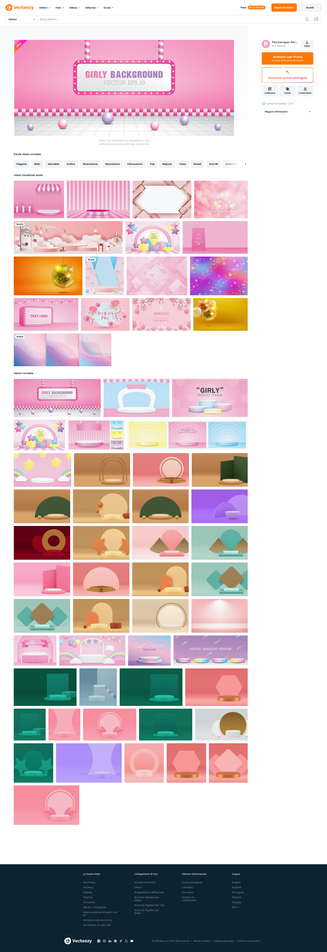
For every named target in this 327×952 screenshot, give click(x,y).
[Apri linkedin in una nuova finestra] (109, 941)
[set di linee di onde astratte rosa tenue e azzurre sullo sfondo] (62, 349)
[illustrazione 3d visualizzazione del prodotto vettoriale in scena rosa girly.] (39, 199)
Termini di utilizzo (202, 940)
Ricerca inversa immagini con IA (100, 914)
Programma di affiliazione (149, 892)
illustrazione (90, 164)
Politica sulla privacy (224, 940)
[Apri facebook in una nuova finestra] (98, 941)
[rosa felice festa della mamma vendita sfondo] (105, 314)
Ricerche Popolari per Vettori (146, 899)
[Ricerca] (307, 19)
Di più (107, 7)
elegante (21, 164)
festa (183, 164)
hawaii (197, 164)
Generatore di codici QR (97, 925)
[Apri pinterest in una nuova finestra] (115, 941)
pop (152, 164)
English (236, 882)
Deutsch (236, 897)
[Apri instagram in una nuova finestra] (104, 941)
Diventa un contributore (189, 899)
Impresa (88, 897)
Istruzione (89, 902)
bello (37, 164)
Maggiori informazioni (276, 111)
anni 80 (213, 164)
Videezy (87, 892)
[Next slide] (242, 164)
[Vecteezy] (19, 7)
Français (237, 902)
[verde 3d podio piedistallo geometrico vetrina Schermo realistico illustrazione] (30, 725)
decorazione (112, 164)
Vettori (43, 7)
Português (238, 892)
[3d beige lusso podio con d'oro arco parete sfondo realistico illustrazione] (102, 470)
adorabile (53, 164)
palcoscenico (134, 164)
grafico (71, 164)
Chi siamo (187, 892)
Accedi (310, 7)
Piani (243, 7)
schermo (231, 164)
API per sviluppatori (94, 907)
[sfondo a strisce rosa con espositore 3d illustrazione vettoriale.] (98, 199)
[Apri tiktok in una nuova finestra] (120, 941)
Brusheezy (89, 882)
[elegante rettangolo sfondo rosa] (157, 276)
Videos (73, 7)
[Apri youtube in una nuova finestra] (131, 941)
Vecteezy (88, 887)
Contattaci (187, 887)
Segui (307, 45)
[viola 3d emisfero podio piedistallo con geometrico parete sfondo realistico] (219, 506)
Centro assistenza (192, 882)
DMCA (137, 887)
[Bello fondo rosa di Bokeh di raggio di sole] (221, 199)
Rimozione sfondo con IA (97, 920)
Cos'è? (291, 103)
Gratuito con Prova (287, 58)
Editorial (90, 7)
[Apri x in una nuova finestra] (126, 941)
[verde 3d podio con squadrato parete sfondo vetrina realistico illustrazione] (151, 687)
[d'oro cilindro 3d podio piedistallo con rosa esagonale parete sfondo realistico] (186, 763)
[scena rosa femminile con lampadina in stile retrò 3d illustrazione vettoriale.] (57, 398)
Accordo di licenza (144, 882)
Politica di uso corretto (248, 940)
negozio (167, 164)
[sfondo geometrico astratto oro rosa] (162, 199)
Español (236, 887)
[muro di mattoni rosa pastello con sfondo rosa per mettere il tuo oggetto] (215, 237)
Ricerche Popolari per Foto (149, 905)
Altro (234, 907)
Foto (58, 7)
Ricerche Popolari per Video (146, 911)
